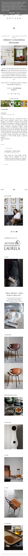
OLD (25, 189)
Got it (18, 12)
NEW (2, 189)
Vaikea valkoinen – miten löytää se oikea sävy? (14, 294)
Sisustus (14, 37)
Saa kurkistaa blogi (17, 88)
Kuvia (13, 36)
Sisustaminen (23, 36)
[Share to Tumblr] (17, 93)
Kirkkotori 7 (3, 70)
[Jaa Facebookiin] (13, 93)
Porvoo (17, 36)
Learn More (12, 12)
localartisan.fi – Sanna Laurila (12, 151)
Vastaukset (9, 148)
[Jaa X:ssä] (11, 93)
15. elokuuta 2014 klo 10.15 (12, 152)
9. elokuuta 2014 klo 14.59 (7, 114)
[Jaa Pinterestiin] (15, 93)
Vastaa (2, 144)
